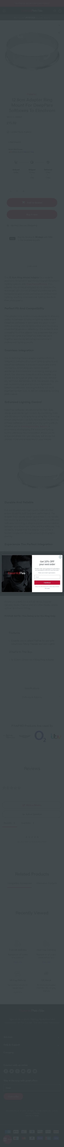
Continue (47, 582)
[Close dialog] (60, 557)
